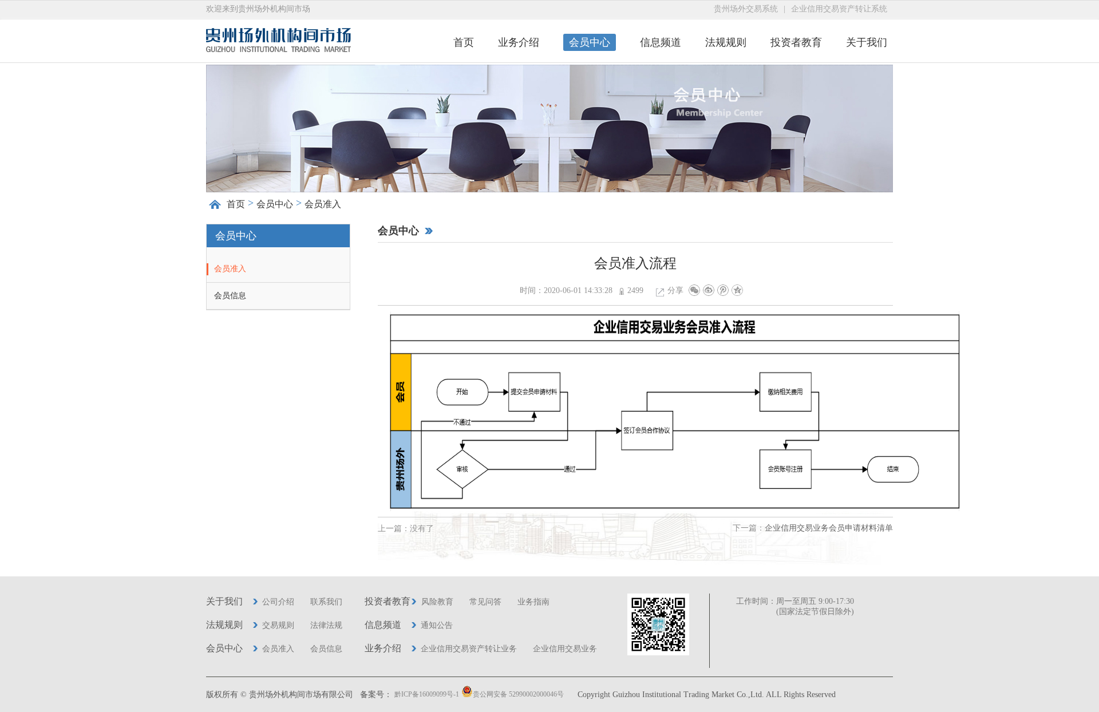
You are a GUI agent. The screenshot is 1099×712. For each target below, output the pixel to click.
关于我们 (866, 42)
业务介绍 (518, 42)
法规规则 (725, 42)
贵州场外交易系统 (746, 9)
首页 (463, 42)
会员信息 (230, 295)
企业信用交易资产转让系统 (839, 9)
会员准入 (230, 268)
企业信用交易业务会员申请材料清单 (829, 528)
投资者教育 (796, 42)
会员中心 (589, 42)
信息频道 (660, 42)
